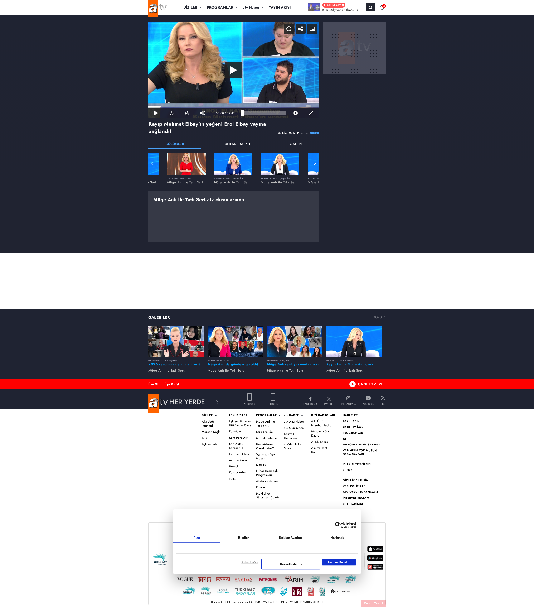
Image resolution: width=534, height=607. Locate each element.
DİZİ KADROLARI (323, 415)
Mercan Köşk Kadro (320, 433)
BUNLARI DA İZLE (237, 144)
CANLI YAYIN (373, 603)
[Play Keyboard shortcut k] (156, 113)
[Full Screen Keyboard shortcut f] (311, 113)
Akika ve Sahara (267, 481)
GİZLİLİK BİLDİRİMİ (356, 480)
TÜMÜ (378, 317)
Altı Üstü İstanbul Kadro (321, 423)
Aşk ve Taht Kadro (319, 450)
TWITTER (329, 403)
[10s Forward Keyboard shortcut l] (187, 113)
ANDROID (250, 403)
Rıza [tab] (196, 537)
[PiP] (312, 29)
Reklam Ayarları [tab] (290, 537)
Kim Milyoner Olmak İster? (265, 446)
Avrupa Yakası (238, 460)
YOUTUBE (368, 403)
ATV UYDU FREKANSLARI (360, 492)
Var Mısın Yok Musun (265, 457)
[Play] (233, 70)
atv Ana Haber (294, 422)
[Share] (301, 29)
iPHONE (273, 403)
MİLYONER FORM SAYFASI (361, 445)
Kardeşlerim (237, 472)
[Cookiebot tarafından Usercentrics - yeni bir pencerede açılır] (338, 525)
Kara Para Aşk (238, 438)
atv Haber (251, 7)
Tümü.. (233, 479)
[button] (152, 163)
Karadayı (235, 431)
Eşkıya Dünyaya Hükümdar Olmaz (241, 423)
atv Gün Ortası (294, 428)
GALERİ (296, 144)
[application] (233, 70)
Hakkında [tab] (337, 537)
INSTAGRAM (348, 403)
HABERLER (350, 415)
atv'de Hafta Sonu (292, 446)
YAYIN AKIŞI (280, 7)
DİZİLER (190, 7)
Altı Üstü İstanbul (208, 424)
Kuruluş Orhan (239, 454)
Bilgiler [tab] (243, 537)
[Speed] (289, 29)
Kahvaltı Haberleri (290, 436)
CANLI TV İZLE (372, 384)
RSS (383, 403)
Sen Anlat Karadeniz (236, 446)
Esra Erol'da (264, 432)
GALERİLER (159, 317)
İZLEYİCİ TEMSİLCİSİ (357, 464)
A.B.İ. (205, 438)
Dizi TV (261, 465)
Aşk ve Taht (210, 444)
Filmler (261, 487)
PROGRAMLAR (220, 7)
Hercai (233, 466)
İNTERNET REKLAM (356, 498)
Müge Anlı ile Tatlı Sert (265, 424)
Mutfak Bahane (266, 438)
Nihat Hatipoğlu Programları (267, 473)
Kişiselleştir (288, 564)
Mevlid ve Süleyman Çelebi (268, 496)
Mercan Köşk (211, 432)
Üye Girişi (172, 384)
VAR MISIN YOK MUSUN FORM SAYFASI (360, 452)
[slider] (264, 113)
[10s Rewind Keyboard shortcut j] (171, 113)
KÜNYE (348, 470)
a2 (344, 439)
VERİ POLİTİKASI (354, 486)
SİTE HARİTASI (353, 504)
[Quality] (295, 113)
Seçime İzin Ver (249, 562)
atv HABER (291, 415)
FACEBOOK (310, 403)
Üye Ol (153, 384)
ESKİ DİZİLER (238, 415)
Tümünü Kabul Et (339, 562)
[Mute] (202, 113)
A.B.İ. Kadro (319, 442)
